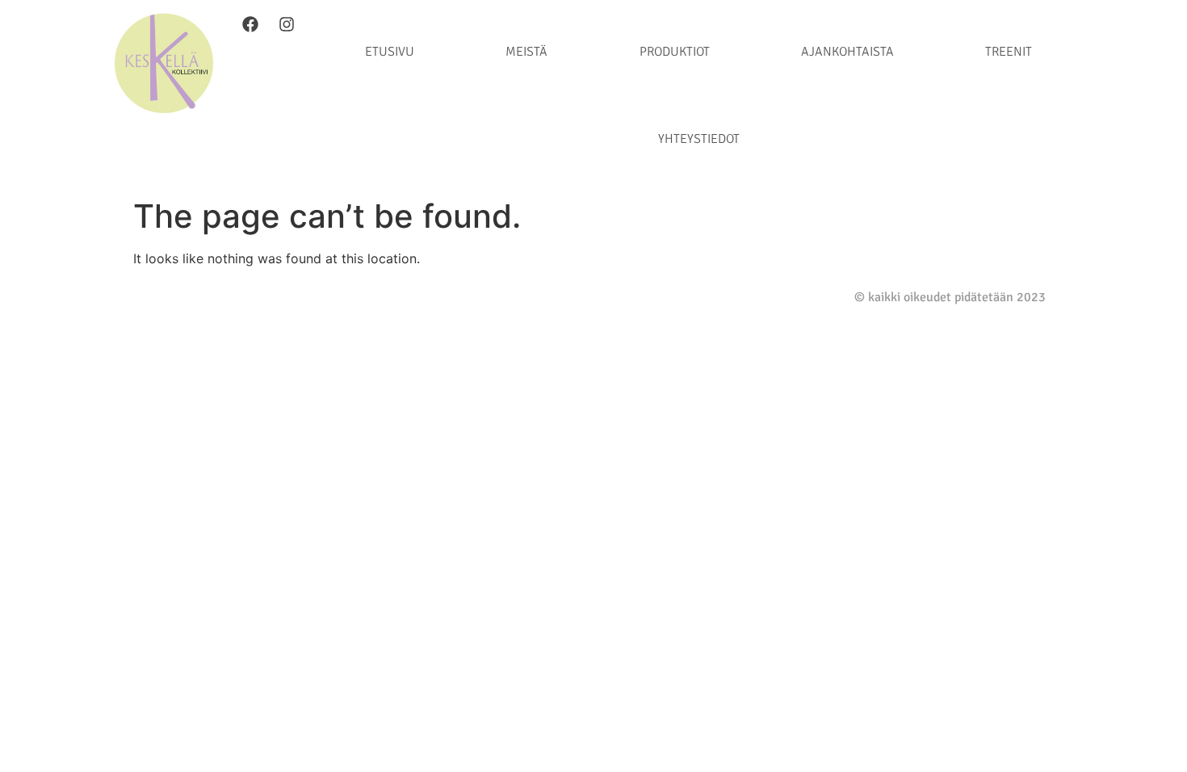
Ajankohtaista (847, 52)
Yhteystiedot (699, 139)
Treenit (1008, 52)
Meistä (526, 52)
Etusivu (389, 52)
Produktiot (675, 52)
